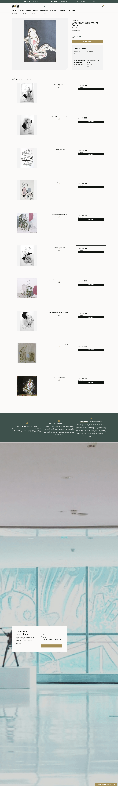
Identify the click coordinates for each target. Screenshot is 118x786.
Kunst (35, 10)
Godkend (51, 645)
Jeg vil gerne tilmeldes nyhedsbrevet (50, 637)
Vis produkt (91, 89)
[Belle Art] (15, 6)
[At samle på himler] (27, 293)
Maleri (28, 10)
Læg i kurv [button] (87, 41)
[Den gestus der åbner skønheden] (27, 358)
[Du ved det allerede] (27, 391)
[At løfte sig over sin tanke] (27, 228)
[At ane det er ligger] (27, 163)
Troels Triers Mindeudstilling (106, 784)
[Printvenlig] (105, 13)
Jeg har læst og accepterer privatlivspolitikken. (52, 639)
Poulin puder (44, 10)
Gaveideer (62, 10)
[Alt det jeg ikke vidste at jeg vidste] (27, 130)
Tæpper (14, 10)
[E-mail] (51, 634)
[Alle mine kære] (27, 98)
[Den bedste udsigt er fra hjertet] (27, 326)
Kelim (21, 10)
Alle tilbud (72, 10)
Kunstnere (53, 10)
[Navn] (51, 631)
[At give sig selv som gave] (27, 195)
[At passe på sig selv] (27, 260)
